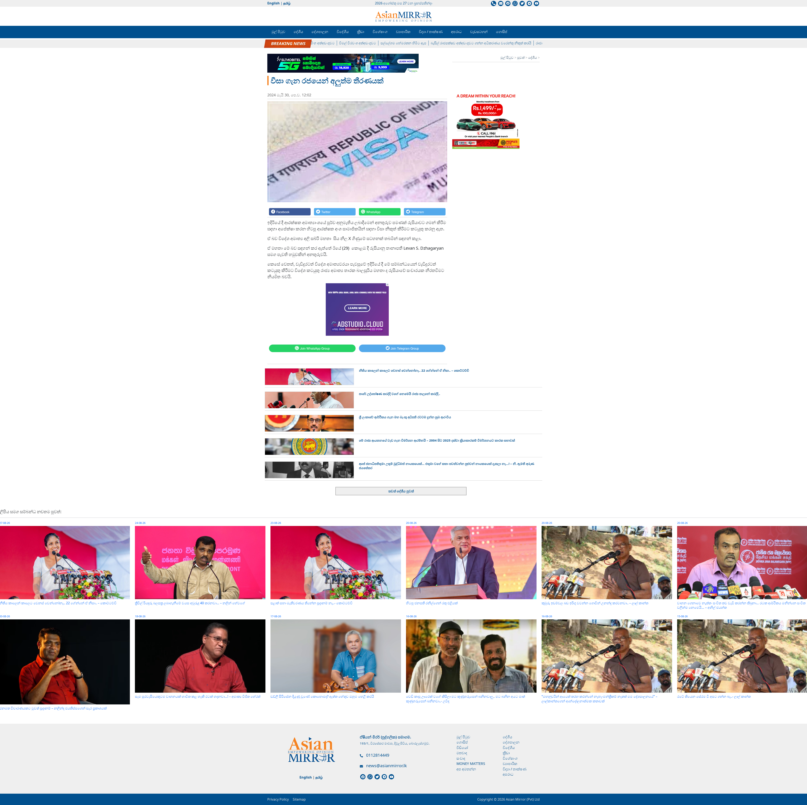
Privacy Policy (278, 799)
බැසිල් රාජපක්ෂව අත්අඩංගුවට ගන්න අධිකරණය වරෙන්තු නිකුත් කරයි (445, 43)
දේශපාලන (319, 31)
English (273, 3)
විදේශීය (343, 31)
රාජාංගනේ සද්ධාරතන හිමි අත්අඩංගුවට (528, 43)
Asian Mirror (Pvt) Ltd (522, 799)
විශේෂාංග (380, 31)
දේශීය (298, 31)
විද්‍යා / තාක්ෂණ (431, 31)
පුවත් (521, 57)
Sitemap (299, 799)
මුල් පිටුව (278, 31)
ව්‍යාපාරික (403, 31)
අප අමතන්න (466, 769)
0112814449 (377, 755)
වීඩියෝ (462, 747)
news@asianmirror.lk (386, 765)
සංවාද (460, 758)
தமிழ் (286, 3)
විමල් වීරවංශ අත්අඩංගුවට (321, 43)
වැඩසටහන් (479, 31)
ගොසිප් (501, 31)
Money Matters (470, 763)
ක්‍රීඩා (360, 31)
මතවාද (461, 752)
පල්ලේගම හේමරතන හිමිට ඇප (367, 43)
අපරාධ (456, 31)
